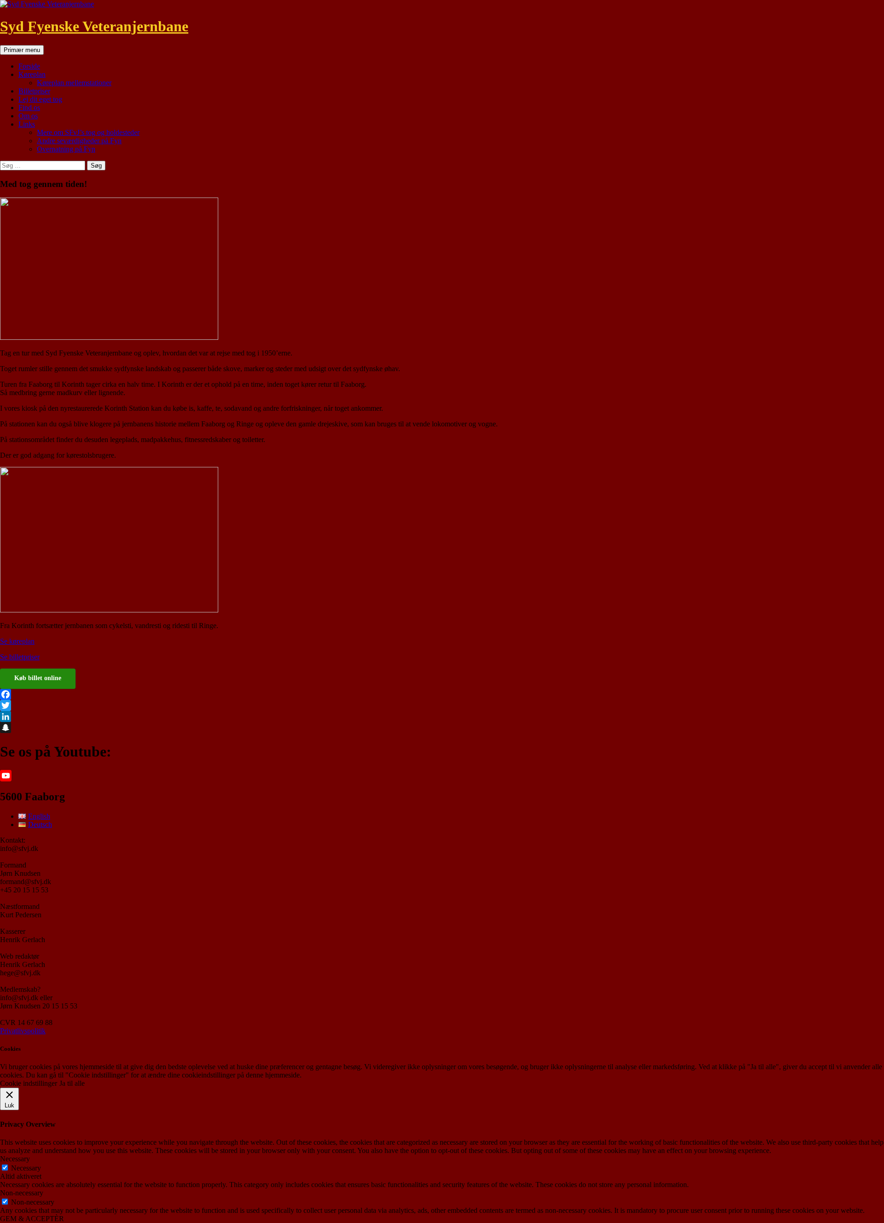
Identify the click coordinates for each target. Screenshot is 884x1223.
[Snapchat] (442, 727)
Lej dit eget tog (40, 99)
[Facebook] (442, 694)
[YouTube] (442, 775)
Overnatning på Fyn (66, 149)
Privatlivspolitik (23, 1031)
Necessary (26, 1168)
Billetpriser (34, 91)
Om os (28, 116)
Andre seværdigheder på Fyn (79, 141)
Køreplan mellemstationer (74, 83)
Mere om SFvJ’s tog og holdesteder (88, 132)
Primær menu (22, 50)
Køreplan (32, 74)
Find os (29, 107)
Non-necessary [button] (21, 1193)
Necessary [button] (15, 1159)
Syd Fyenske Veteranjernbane (94, 26)
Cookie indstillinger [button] (28, 1083)
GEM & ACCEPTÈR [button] (32, 1219)
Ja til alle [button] (72, 1083)
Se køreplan (17, 641)
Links (26, 124)
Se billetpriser (20, 657)
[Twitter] (442, 705)
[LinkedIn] (442, 716)
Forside (29, 66)
